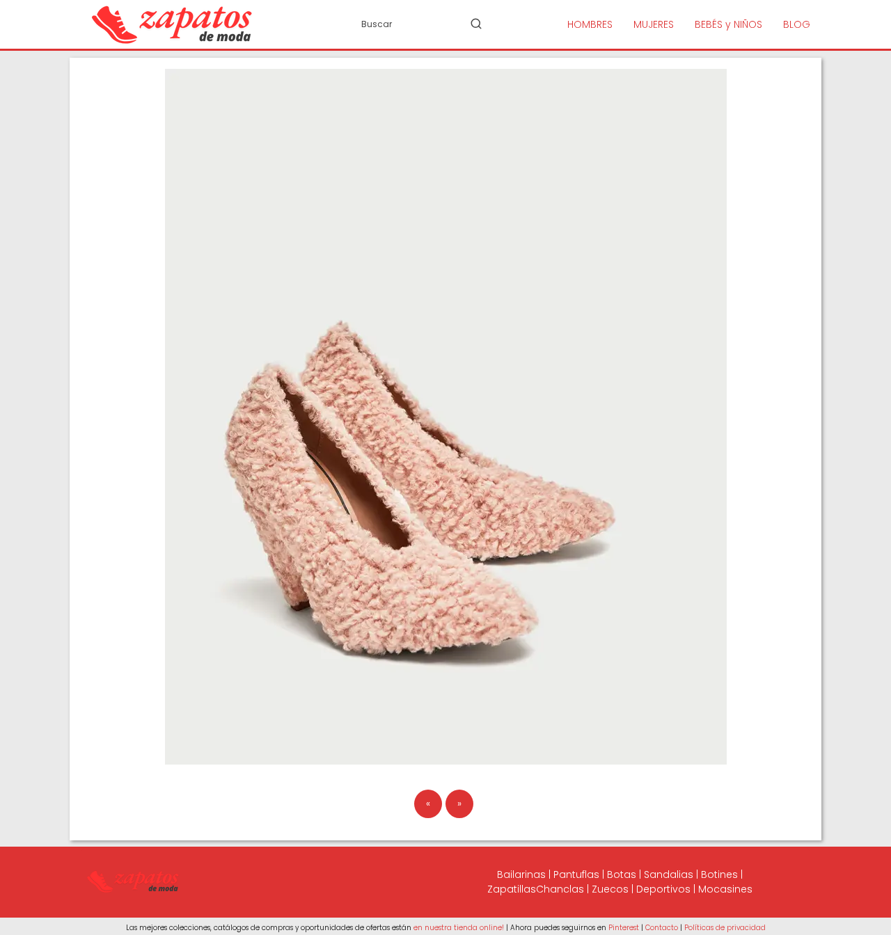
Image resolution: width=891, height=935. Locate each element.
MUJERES (653, 24)
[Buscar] (476, 24)
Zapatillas (511, 889)
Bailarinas (521, 874)
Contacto (661, 927)
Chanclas (560, 889)
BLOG (796, 24)
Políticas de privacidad (725, 927)
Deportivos (663, 889)
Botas (621, 874)
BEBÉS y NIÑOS (728, 24)
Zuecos (610, 889)
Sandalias (668, 874)
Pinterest (623, 927)
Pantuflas (576, 874)
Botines (719, 874)
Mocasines (725, 889)
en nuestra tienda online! (458, 927)
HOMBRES (590, 24)
